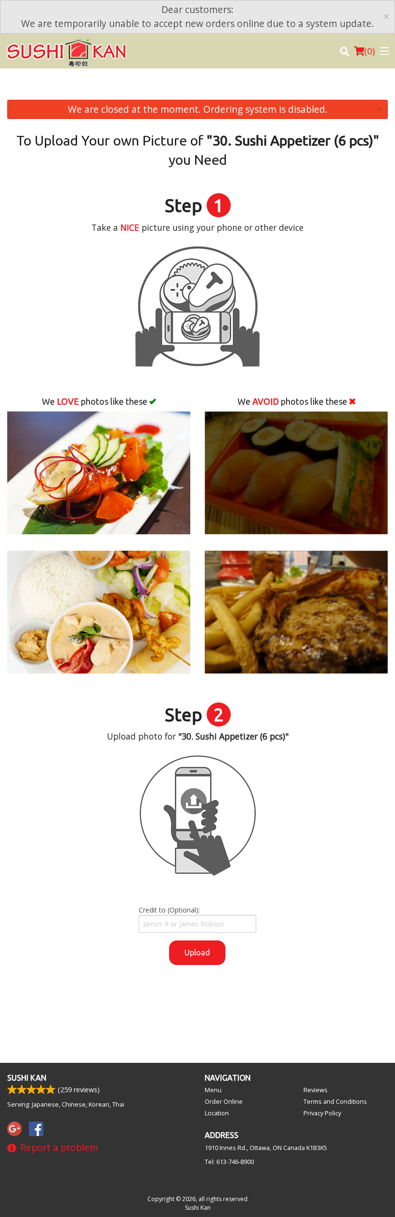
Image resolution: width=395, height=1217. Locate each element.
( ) (369, 51)
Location (217, 1113)
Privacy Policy (322, 1113)
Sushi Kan (26, 1077)
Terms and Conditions (335, 1101)
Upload (197, 952)
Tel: (229, 1161)
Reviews (315, 1089)
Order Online (224, 1101)
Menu (213, 1089)
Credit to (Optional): (169, 909)
